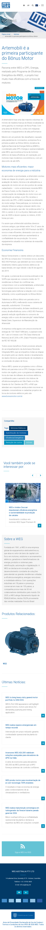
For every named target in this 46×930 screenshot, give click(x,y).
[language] (37, 5)
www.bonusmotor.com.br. (12, 396)
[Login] (24, 5)
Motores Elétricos (18, 428)
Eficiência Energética (14, 438)
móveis (29, 442)
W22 (5, 664)
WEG (5, 5)
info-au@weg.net (25, 885)
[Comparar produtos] (28, 5)
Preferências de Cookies (25, 915)
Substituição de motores (16, 433)
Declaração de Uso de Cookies (31, 922)
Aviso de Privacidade (11, 922)
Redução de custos (14, 442)
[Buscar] (32, 5)
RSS (26, 924)
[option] (23, 503)
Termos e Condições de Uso (13, 924)
